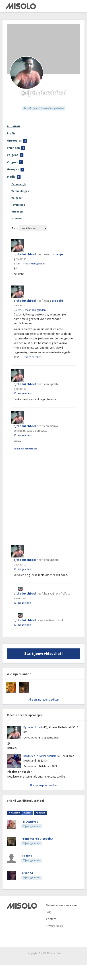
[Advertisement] (43, 497)
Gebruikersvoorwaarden (61, 905)
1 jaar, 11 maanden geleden (30, 263)
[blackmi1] (11, 691)
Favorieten (18, 204)
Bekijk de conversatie (25, 449)
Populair (40, 812)
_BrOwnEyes (29, 821)
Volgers (14, 162)
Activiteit (13, 126)
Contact (51, 919)
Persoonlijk (18, 184)
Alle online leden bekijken (44, 699)
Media (13, 176)
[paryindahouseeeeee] (24, 691)
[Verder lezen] (33, 357)
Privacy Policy (54, 926)
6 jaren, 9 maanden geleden (30, 310)
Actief (27, 812)
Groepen (15, 169)
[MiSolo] (21, 8)
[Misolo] (22, 907)
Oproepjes (16, 140)
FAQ (48, 912)
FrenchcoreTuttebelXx (37, 838)
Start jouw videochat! (43, 654)
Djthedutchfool (32, 727)
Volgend (14, 155)
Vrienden (15, 148)
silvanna (27, 872)
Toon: (15, 228)
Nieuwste (14, 812)
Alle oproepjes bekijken (44, 785)
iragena (26, 855)
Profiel (12, 133)
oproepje (56, 254)
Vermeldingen (20, 191)
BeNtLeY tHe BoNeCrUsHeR (39, 756)
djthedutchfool (25, 254)
